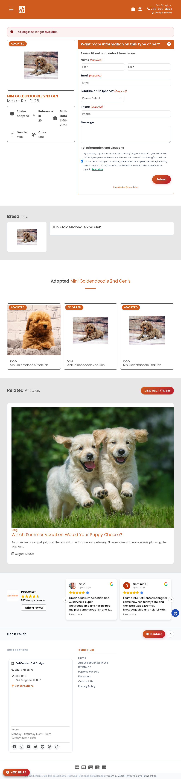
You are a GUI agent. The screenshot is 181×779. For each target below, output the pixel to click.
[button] (171, 599)
